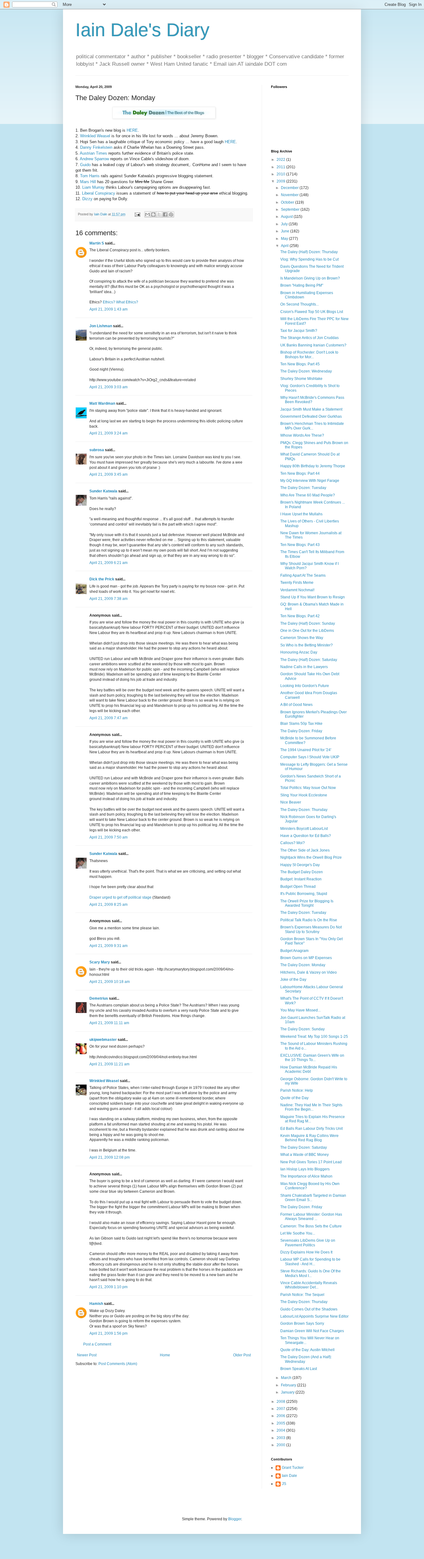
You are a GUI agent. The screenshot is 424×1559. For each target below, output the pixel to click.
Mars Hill (88, 181)
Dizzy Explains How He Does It (306, 1252)
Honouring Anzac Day (298, 652)
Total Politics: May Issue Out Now (308, 788)
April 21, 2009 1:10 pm (108, 1287)
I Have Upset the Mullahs (301, 514)
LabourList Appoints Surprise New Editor (314, 1316)
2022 (281, 159)
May (285, 238)
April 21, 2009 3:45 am (108, 474)
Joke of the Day (293, 979)
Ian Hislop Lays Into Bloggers (305, 1169)
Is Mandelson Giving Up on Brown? (310, 278)
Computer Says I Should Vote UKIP (309, 757)
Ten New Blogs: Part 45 (300, 364)
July (285, 224)
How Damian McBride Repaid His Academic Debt (308, 1069)
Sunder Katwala (103, 491)
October (288, 202)
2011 (281, 167)
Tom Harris (90, 176)
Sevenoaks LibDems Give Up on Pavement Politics (307, 1242)
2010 (281, 174)
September (290, 209)
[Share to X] (159, 214)
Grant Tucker (293, 1467)
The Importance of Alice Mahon (306, 1176)
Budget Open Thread (298, 886)
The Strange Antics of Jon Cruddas (309, 338)
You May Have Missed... (300, 1010)
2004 (281, 1430)
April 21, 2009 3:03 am (108, 387)
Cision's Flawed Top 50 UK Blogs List (311, 312)
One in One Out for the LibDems (307, 630)
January (288, 1392)
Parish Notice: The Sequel (302, 1295)
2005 (281, 1423)
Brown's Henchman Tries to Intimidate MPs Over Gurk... (312, 425)
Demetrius (98, 998)
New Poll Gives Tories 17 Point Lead (311, 1162)
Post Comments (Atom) (117, 1364)
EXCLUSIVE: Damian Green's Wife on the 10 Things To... (312, 1057)
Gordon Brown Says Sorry (302, 1323)
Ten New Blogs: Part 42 (300, 616)
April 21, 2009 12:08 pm (109, 1157)
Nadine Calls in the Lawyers (304, 667)
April (285, 246)
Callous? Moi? (292, 843)
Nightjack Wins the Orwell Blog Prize (311, 857)
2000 (281, 1445)
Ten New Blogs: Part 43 (300, 545)
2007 (281, 1409)
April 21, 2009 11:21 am (109, 1064)
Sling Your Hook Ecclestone (303, 795)
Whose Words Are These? (302, 435)
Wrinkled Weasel (95, 136)
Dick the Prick (101, 579)
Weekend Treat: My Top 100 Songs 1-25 (314, 1036)
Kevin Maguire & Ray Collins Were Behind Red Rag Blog (309, 1138)
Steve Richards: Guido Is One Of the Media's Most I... (310, 1273)
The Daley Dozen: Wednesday (306, 371)
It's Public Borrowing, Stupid (303, 894)
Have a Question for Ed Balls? (305, 836)
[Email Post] (137, 214)
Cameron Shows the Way (301, 638)
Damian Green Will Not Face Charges (312, 1331)
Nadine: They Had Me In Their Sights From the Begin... (311, 1107)
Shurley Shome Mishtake (301, 379)
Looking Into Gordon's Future (304, 686)
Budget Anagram (294, 951)
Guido (85, 164)
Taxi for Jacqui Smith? (298, 330)
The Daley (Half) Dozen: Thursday (309, 252)
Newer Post (87, 1355)
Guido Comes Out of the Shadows (308, 1309)
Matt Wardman (102, 403)
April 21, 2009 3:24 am (108, 433)
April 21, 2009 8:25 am (108, 904)
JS (284, 1484)
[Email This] (147, 214)
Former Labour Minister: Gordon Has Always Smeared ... (311, 1216)
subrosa (96, 450)
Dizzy (87, 198)
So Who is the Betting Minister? (306, 645)
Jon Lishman (100, 326)
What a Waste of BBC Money (304, 1154)
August (287, 216)
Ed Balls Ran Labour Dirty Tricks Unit (311, 1128)
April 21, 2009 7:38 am (108, 599)
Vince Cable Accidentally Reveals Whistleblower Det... (308, 1285)
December (290, 188)
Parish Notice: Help (296, 1090)
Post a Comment (97, 1344)
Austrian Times (93, 153)
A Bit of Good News (296, 704)
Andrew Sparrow (94, 158)
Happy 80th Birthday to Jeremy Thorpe (312, 466)
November (290, 195)
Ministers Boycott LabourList (304, 828)
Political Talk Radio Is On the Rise (308, 920)
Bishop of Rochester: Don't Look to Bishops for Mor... (309, 354)
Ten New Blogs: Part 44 (300, 473)
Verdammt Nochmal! (297, 590)
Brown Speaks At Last (298, 1369)
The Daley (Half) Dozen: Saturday (308, 660)
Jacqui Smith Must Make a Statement (311, 409)
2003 (281, 1438)
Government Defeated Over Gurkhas (311, 416)
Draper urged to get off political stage (120, 897)
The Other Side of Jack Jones (305, 850)
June (285, 231)
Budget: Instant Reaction (301, 879)
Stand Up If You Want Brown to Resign (312, 597)
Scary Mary (99, 962)
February (289, 1385)
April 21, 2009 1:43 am (108, 309)
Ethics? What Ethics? (120, 302)
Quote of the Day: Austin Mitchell (307, 1350)
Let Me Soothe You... (297, 1233)
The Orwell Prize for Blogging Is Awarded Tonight (306, 903)
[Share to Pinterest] (171, 214)
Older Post (242, 1355)
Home (165, 1355)
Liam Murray (93, 187)
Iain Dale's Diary (142, 30)
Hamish (96, 1303)
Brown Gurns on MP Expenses (306, 958)
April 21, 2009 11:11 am (109, 1023)
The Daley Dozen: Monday (302, 965)
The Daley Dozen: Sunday (302, 1029)
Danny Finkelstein (96, 147)
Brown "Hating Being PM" (301, 285)
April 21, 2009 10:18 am (109, 982)
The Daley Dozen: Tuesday (303, 488)
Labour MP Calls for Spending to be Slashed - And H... (310, 1261)
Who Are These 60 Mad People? (307, 495)
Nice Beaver (290, 802)
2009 (281, 181)
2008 (281, 1401)
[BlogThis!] (153, 214)
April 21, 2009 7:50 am (108, 837)
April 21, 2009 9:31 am (108, 946)
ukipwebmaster (103, 1039)
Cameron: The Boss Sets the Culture (311, 1226)
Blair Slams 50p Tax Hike (301, 723)
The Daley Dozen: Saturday (303, 1147)
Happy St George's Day (300, 865)
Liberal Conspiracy (98, 193)
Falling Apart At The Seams (303, 575)
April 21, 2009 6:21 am (108, 563)
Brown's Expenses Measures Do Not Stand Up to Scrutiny (311, 929)
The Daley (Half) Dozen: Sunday (307, 623)
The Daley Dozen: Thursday (303, 810)
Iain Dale (289, 1475)
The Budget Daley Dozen (301, 872)
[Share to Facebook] (165, 214)
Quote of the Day (294, 1098)
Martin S (96, 243)
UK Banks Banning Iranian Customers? (313, 345)
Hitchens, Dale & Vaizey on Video (308, 972)
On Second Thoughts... (299, 304)
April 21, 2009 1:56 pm (108, 1333)
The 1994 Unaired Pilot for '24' (305, 750)
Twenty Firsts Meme (296, 582)
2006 (281, 1416)
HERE (132, 130)
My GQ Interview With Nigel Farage (309, 480)
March (286, 1378)
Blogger (234, 1519)
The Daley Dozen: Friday (301, 731)
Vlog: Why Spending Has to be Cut (309, 259)
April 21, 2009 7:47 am (108, 718)
